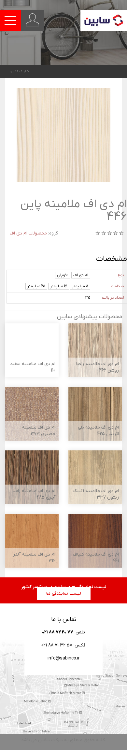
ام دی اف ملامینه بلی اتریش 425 (98, 430)
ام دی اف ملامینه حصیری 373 (38, 430)
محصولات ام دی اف (28, 233)
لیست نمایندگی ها (63, 593)
